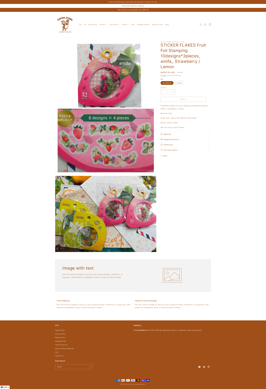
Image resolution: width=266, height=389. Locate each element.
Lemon (179, 83)
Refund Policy (60, 337)
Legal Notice (59, 330)
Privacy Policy (60, 334)
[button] (103, 24)
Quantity (163, 87)
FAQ (56, 352)
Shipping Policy (60, 341)
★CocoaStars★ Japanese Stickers (135, 384)
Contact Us (59, 356)
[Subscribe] (90, 366)
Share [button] (165, 155)
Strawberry (167, 83)
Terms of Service (61, 345)
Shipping (163, 75)
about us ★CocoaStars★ (64, 348)
